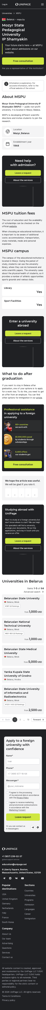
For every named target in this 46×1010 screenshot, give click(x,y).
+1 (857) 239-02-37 (12, 856)
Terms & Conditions (11, 996)
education (14, 864)
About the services (23, 180)
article (39, 397)
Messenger (12, 780)
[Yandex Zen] (10, 878)
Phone (9, 768)
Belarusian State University (22, 598)
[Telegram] (33, 827)
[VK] (16, 878)
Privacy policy (8, 1000)
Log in (4, 4)
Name (9, 755)
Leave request (23, 817)
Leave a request (23, 173)
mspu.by (21, 19)
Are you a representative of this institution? (22, 68)
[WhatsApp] (38, 827)
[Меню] (41, 4)
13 (28, 719)
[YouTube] (22, 878)
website (13, 226)
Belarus (10, 602)
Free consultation (23, 61)
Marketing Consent (17, 810)
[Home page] (23, 4)
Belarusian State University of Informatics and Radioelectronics (22, 692)
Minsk (16, 602)
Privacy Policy (23, 798)
